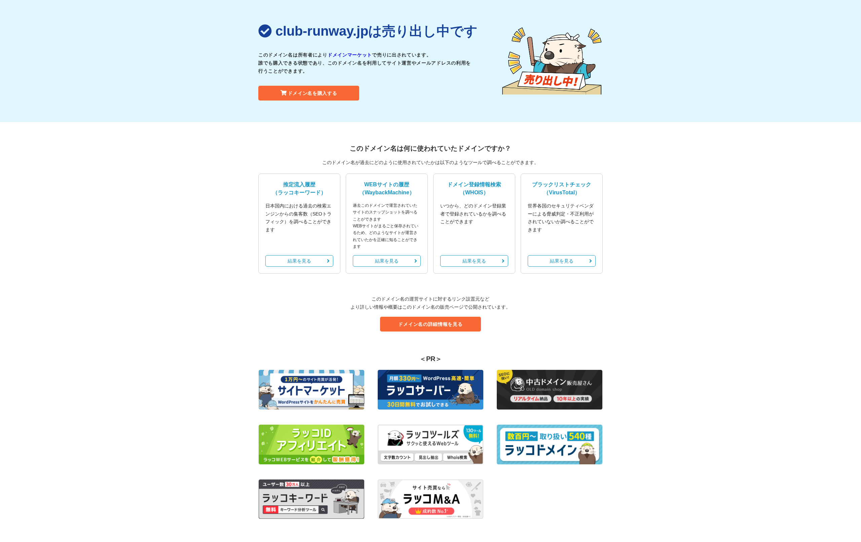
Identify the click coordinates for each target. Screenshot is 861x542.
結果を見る (299, 261)
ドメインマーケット (350, 54)
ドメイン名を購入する (312, 93)
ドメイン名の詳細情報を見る (430, 324)
